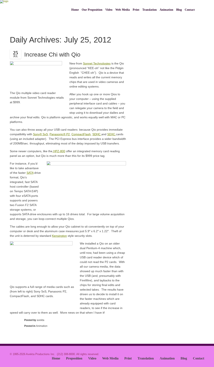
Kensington (59, 235)
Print (136, 9)
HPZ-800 (58, 151)
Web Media (122, 9)
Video (108, 9)
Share (15, 326)
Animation (166, 9)
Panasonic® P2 (60, 134)
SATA (30, 172)
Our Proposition (92, 9)
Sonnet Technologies (97, 63)
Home (75, 9)
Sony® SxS (40, 134)
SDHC (96, 134)
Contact (190, 9)
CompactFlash (81, 134)
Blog (179, 9)
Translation (149, 9)
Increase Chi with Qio (52, 54)
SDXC (111, 134)
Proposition (74, 358)
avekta (40, 320)
